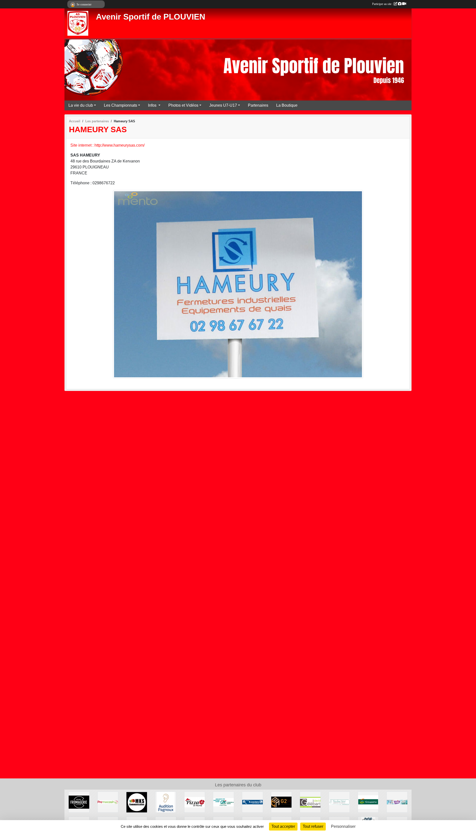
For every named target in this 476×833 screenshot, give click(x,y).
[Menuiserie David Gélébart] (310, 802)
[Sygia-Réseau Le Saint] (397, 802)
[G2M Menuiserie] (281, 802)
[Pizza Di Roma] (194, 802)
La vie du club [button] (80, 105)
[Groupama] (368, 802)
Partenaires (258, 105)
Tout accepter (283, 826)
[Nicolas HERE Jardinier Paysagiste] (339, 802)
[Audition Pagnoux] (165, 802)
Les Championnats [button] (120, 105)
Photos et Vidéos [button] (183, 105)
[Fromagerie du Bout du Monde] (78, 802)
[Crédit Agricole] (223, 802)
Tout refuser (313, 826)
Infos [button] (152, 105)
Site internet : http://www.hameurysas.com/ (107, 145)
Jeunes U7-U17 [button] (223, 105)
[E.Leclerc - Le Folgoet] (252, 802)
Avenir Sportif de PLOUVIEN (150, 16)
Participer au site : (383, 4)
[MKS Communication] (136, 802)
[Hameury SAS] (238, 284)
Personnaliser (343, 826)
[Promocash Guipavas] (108, 802)
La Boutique (287, 105)
